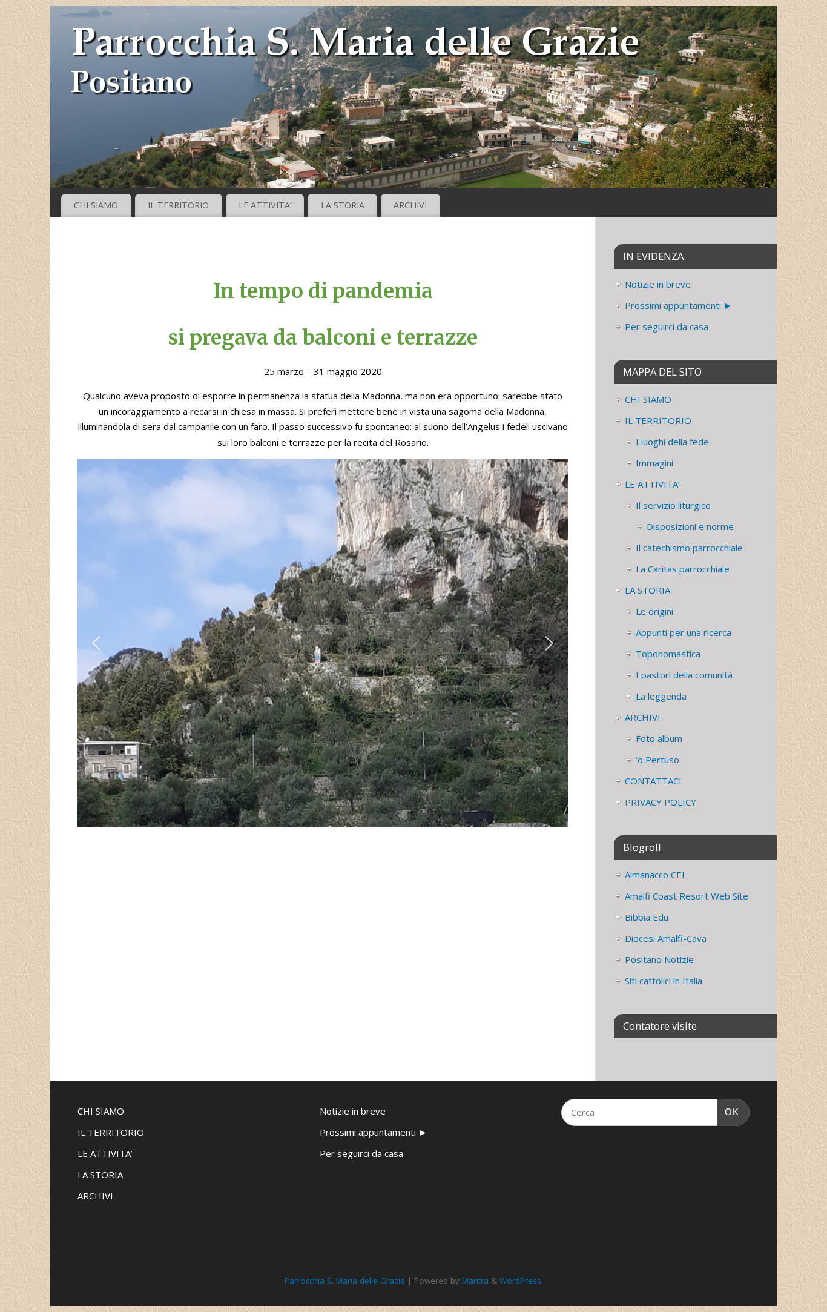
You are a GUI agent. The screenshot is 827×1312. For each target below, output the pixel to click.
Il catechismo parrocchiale (689, 548)
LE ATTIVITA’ (265, 205)
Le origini (654, 611)
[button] (96, 643)
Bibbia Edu (646, 917)
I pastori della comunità (684, 675)
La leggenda (661, 696)
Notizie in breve (658, 284)
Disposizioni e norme (690, 526)
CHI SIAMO (96, 205)
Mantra (475, 1280)
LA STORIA (342, 205)
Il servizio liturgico (673, 505)
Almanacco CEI (655, 875)
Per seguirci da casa (666, 326)
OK (728, 1111)
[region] (322, 643)
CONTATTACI (653, 781)
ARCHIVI (410, 205)
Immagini (654, 463)
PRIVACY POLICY (660, 802)
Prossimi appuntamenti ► (679, 305)
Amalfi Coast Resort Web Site (686, 896)
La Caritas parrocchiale (683, 569)
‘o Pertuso (657, 760)
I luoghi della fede (672, 442)
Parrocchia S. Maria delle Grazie (345, 1280)
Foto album (659, 738)
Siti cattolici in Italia (663, 981)
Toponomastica (668, 654)
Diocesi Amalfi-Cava (666, 938)
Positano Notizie (659, 959)
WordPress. (521, 1280)
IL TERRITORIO (178, 205)
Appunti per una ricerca (683, 632)
